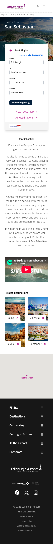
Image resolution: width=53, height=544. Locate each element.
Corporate (15, 452)
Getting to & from (17, 15)
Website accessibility (26, 526)
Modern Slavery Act (27, 531)
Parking (30, 15)
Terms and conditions (26, 512)
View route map (24, 112)
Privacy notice (28, 517)
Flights (4, 15)
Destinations (12, 22)
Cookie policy (28, 521)
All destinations (24, 118)
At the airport (18, 443)
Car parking (16, 425)
